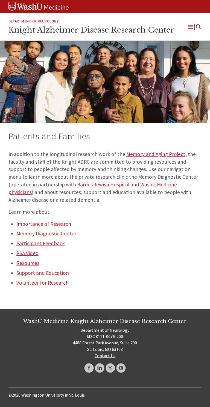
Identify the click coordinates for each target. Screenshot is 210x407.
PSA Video (27, 253)
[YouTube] (121, 368)
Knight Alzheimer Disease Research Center (91, 29)
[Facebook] (89, 368)
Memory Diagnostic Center (46, 233)
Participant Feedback (40, 243)
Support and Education (42, 273)
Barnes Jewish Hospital (103, 184)
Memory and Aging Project (155, 154)
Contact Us (105, 355)
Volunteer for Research (42, 282)
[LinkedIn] (99, 368)
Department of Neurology (33, 21)
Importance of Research (43, 224)
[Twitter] (110, 368)
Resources (27, 263)
